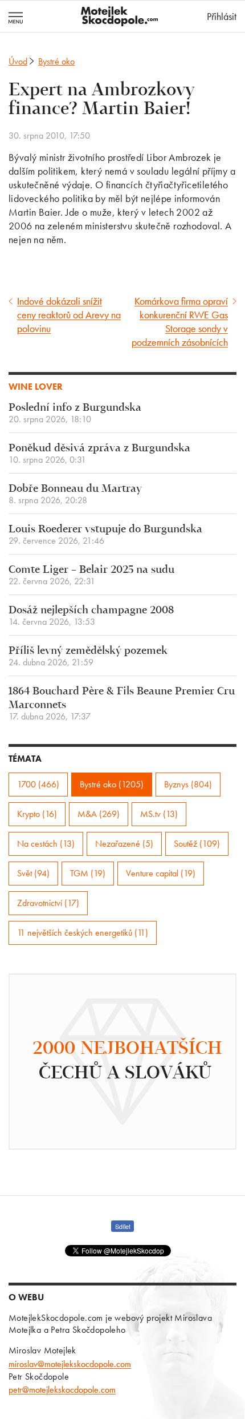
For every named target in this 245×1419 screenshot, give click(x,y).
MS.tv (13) (159, 814)
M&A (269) (98, 814)
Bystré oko (56, 61)
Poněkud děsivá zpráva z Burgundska (99, 453)
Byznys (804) (188, 784)
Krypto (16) (37, 814)
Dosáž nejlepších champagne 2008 (91, 615)
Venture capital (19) (160, 873)
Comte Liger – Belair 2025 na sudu (91, 575)
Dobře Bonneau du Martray (75, 494)
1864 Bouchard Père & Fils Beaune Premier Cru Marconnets (122, 703)
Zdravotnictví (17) (48, 903)
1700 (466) (38, 784)
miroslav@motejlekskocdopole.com (70, 1364)
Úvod (18, 61)
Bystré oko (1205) (112, 784)
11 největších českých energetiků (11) (82, 933)
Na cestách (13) (46, 844)
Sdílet (122, 1226)
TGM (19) (87, 873)
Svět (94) (33, 873)
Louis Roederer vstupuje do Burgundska (105, 534)
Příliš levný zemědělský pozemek (88, 656)
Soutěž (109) (197, 844)
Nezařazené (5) (124, 844)
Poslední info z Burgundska (75, 413)
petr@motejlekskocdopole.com (62, 1390)
